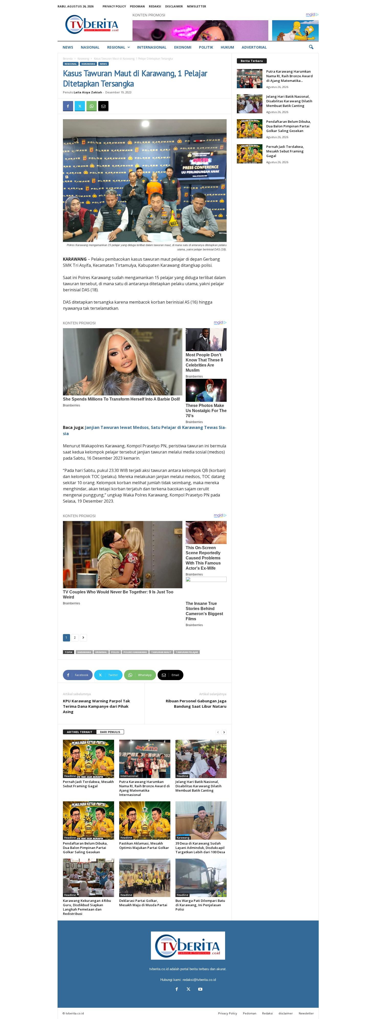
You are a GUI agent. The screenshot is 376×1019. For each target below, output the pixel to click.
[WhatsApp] (91, 106)
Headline (70, 776)
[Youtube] (199, 990)
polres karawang (135, 652)
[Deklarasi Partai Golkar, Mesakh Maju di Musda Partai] (144, 878)
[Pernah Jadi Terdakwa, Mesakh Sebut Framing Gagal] (88, 759)
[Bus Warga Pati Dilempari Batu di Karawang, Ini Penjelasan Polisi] (201, 878)
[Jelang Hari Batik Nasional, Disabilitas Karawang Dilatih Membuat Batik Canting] (201, 759)
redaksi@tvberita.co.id (199, 980)
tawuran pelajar (187, 652)
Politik (206, 47)
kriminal (101, 652)
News (68, 47)
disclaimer (174, 6)
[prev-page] (217, 732)
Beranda (68, 58)
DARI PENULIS (110, 732)
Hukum (227, 47)
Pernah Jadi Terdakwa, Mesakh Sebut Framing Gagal (88, 783)
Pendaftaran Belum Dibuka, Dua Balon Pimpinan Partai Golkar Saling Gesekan (85, 847)
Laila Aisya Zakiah (88, 92)
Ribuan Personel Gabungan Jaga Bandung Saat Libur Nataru (196, 703)
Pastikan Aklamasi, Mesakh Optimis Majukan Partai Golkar (144, 845)
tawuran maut (161, 652)
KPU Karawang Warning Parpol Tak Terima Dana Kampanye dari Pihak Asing (96, 706)
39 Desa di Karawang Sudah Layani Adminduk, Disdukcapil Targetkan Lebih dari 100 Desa (200, 847)
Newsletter (196, 6)
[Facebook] (68, 106)
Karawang (83, 58)
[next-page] (224, 732)
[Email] (103, 106)
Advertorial (254, 47)
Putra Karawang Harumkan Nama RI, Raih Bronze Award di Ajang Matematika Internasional (144, 788)
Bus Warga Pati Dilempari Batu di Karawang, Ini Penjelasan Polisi (200, 905)
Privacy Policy (114, 6)
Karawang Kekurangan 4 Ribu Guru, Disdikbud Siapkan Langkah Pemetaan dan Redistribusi (87, 907)
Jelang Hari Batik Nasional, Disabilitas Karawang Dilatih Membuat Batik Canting (198, 786)
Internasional (152, 47)
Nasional (90, 47)
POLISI (115, 652)
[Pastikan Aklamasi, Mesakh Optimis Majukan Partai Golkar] (144, 820)
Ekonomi (182, 47)
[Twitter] (80, 106)
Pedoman (137, 6)
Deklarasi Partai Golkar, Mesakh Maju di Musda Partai (143, 902)
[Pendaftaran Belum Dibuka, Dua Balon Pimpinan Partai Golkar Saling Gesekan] (88, 820)
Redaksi (155, 6)
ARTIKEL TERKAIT (79, 732)
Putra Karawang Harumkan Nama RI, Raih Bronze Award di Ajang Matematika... (289, 76)
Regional (116, 47)
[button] (311, 47)
